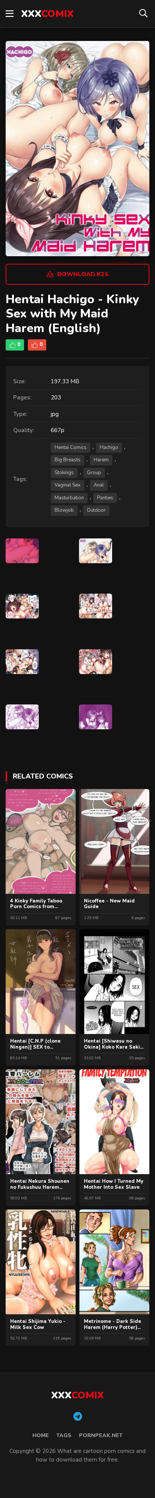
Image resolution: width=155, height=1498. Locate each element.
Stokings (64, 472)
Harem (101, 460)
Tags (63, 1435)
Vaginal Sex (68, 485)
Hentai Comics (71, 447)
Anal (99, 485)
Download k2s (83, 274)
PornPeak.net (101, 1435)
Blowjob (64, 510)
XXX (47, 13)
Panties (105, 497)
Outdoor (96, 510)
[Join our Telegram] (77, 1417)
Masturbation (69, 497)
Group (94, 472)
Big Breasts (68, 460)
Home (40, 1435)
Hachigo (109, 447)
